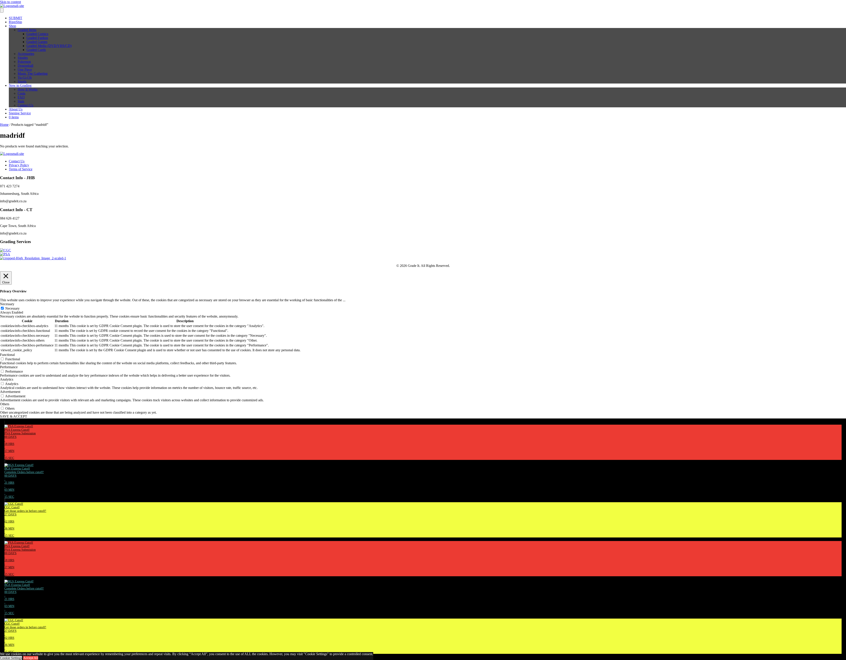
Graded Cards (36, 50)
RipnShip (15, 22)
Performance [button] (9, 367)
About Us (15, 109)
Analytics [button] (6, 379)
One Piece (25, 69)
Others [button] (4, 404)
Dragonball (25, 65)
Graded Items (27, 30)
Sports (22, 81)
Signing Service (20, 113)
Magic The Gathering (33, 73)
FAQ (21, 97)
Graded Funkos (37, 38)
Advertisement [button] (10, 392)
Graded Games (36, 42)
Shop (12, 26)
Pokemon (24, 61)
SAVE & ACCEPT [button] (13, 416)
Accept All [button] (30, 658)
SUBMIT (15, 18)
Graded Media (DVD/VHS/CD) (49, 46)
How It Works (27, 89)
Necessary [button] (7, 304)
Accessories (26, 54)
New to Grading (20, 85)
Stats (21, 101)
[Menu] (2, 10)
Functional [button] (7, 355)
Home (4, 124)
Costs (21, 93)
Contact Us (25, 105)
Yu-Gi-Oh (25, 77)
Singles (23, 57)
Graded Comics (37, 34)
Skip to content (10, 2)
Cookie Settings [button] (11, 658)
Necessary (12, 308)
